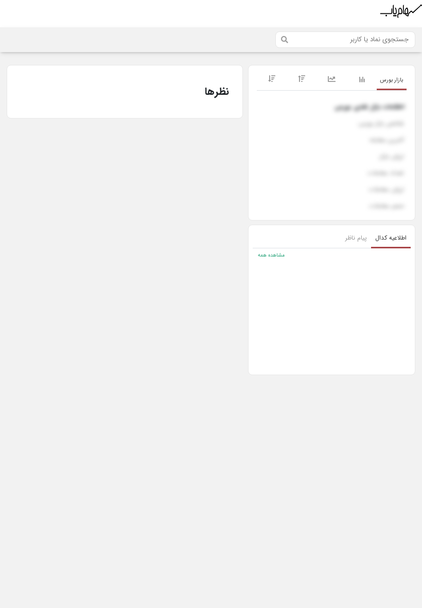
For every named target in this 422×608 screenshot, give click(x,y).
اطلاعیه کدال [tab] (391, 238)
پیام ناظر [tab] (356, 238)
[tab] (392, 80)
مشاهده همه (271, 255)
